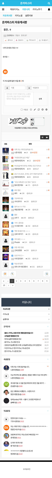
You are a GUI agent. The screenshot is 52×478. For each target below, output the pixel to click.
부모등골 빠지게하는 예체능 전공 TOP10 (31, 166)
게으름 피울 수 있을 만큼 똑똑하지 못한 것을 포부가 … (28, 383)
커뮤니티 (26, 9)
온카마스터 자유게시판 (14, 22)
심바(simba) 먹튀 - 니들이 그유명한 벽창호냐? (26, 399)
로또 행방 (31, 190)
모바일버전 (26, 469)
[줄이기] (46, 109)
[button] (42, 137)
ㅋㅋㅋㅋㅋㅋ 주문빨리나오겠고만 (22, 451)
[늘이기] (43, 109)
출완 (15, 214)
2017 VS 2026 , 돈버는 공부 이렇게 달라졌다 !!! (31, 174)
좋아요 (9, 40)
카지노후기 (37, 9)
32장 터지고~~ (19, 255)
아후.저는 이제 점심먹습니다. (31, 149)
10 (4, 285)
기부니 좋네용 (18, 223)
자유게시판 (7, 15)
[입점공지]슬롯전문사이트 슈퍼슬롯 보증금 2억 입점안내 (22, 345)
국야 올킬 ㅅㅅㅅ (19, 239)
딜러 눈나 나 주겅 (20, 206)
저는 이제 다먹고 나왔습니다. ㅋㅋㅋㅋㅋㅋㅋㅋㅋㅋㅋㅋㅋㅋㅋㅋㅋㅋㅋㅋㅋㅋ (29, 426)
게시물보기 (44, 40)
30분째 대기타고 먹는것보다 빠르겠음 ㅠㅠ (25, 434)
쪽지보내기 (32, 40)
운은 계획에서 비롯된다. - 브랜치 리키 (23, 391)
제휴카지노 (15, 9)
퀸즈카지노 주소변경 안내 (12, 351)
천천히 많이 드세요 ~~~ (18, 418)
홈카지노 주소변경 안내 (12, 342)
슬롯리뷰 (29, 15)
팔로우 (20, 40)
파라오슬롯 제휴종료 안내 (12, 339)
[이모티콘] (31, 109)
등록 (40, 99)
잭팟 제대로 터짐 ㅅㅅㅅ (22, 231)
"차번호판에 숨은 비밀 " (31, 157)
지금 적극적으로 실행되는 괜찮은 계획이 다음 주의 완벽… (29, 375)
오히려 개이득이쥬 (17, 442)
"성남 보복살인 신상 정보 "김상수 (31, 182)
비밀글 (26, 109)
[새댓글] (35, 109)
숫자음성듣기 (32, 120)
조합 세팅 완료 (19, 247)
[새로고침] (39, 109)
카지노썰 (18, 15)
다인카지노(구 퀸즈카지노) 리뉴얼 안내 (17, 348)
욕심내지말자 (18, 263)
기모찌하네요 (18, 198)
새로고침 (32, 124)
